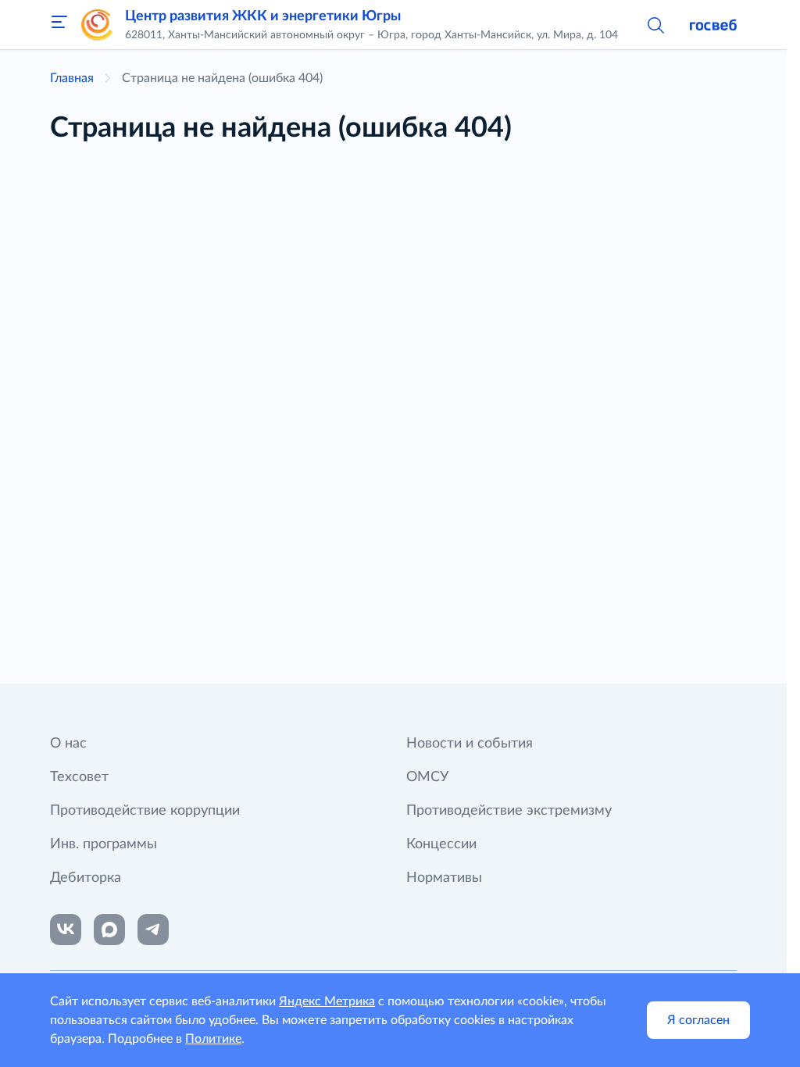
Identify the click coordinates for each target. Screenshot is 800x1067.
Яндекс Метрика (327, 1001)
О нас (68, 744)
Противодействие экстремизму (509, 811)
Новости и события (469, 744)
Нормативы (444, 878)
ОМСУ (427, 777)
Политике (213, 1039)
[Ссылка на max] (109, 929)
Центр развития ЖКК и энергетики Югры (263, 16)
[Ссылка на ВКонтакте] (65, 929)
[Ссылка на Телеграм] (153, 929)
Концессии (441, 844)
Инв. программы (103, 844)
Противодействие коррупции (145, 811)
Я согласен (698, 1020)
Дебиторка (85, 878)
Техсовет (79, 777)
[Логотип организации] (96, 25)
